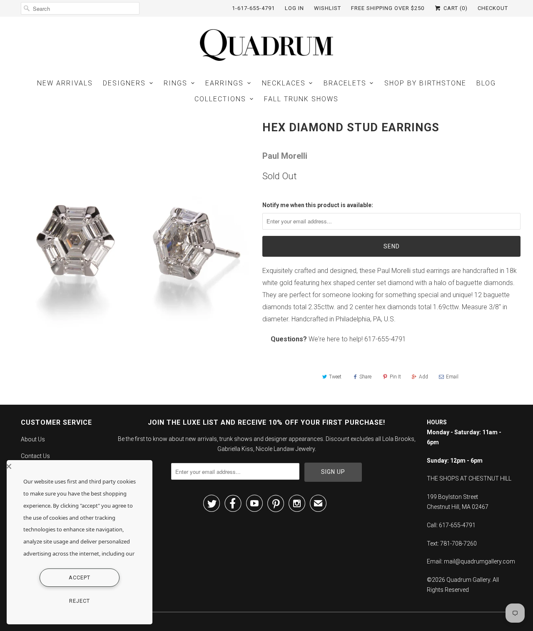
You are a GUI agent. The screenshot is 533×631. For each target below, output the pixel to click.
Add (423, 377)
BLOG (486, 83)
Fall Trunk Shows (301, 99)
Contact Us (35, 456)
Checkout (493, 8)
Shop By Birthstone (425, 83)
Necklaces (284, 83)
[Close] (77, 466)
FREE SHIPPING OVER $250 (387, 8)
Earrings (224, 83)
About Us (33, 439)
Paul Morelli (284, 156)
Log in (294, 8)
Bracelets (345, 83)
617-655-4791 (385, 339)
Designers (124, 83)
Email (452, 377)
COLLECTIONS (220, 99)
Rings (175, 83)
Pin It (395, 377)
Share (365, 377)
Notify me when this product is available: (317, 205)
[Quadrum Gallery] (266, 45)
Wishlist (327, 8)
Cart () (455, 8)
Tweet (335, 377)
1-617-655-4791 (253, 8)
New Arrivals (65, 83)
